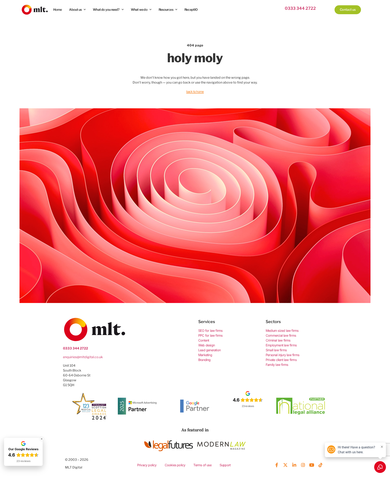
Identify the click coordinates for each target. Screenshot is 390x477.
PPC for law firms (210, 335)
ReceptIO (191, 10)
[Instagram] (303, 465)
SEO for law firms (210, 331)
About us (75, 10)
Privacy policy (147, 465)
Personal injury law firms (282, 355)
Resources (166, 10)
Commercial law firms (281, 335)
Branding (204, 360)
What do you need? (106, 10)
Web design (206, 345)
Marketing (205, 355)
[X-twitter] (285, 465)
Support (225, 465)
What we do (139, 10)
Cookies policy (175, 465)
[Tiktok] (320, 465)
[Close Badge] (42, 439)
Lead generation (209, 350)
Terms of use (202, 465)
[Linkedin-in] (294, 465)
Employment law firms (281, 345)
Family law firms (277, 365)
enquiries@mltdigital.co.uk (83, 357)
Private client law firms (281, 360)
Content (203, 340)
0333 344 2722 (300, 8)
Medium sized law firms (282, 331)
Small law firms (276, 350)
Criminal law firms (278, 340)
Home (57, 10)
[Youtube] (311, 465)
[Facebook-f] (276, 465)
